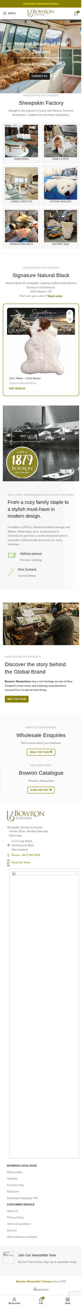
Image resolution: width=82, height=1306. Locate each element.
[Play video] (41, 624)
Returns (12, 1230)
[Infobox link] (41, 1258)
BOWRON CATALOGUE (22, 1165)
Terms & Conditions (19, 1223)
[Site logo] (41, 13)
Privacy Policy (15, 1217)
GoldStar (12, 1178)
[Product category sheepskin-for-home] (21, 185)
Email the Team (21, 862)
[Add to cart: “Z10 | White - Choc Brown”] (69, 313)
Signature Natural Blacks (22, 383)
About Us (12, 1210)
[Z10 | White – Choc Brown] (41, 341)
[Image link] (26, 815)
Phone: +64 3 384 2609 (26, 855)
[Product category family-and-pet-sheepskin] (60, 143)
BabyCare (13, 1191)
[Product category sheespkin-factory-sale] (60, 228)
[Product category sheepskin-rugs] (21, 143)
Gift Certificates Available (22, 1236)
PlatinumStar (15, 1172)
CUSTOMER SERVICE (21, 1204)
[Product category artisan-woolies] (60, 185)
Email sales (55, 295)
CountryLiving (15, 1184)
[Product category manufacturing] (21, 228)
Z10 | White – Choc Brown (25, 378)
